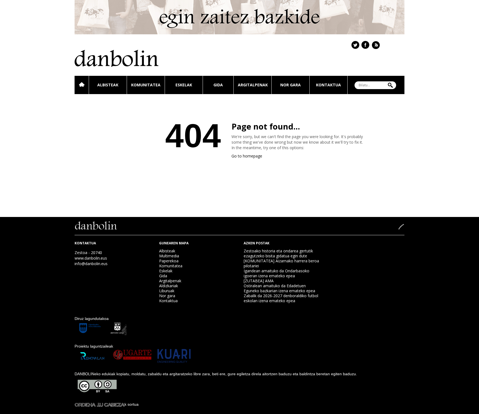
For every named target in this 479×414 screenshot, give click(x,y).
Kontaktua (328, 84)
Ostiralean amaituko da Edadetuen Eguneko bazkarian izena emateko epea (279, 288)
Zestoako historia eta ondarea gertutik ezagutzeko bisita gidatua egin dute (278, 253)
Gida (218, 84)
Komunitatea (145, 84)
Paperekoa (169, 260)
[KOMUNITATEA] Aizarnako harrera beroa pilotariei (281, 263)
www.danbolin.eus (91, 258)
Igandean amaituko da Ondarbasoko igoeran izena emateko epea (276, 273)
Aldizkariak (168, 285)
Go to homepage (246, 156)
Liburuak (166, 290)
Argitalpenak (253, 84)
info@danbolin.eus (91, 263)
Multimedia (169, 255)
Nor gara (290, 84)
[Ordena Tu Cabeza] (99, 404)
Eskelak (183, 84)
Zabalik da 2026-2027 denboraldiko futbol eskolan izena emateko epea (281, 298)
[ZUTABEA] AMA (259, 280)
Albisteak (107, 84)
